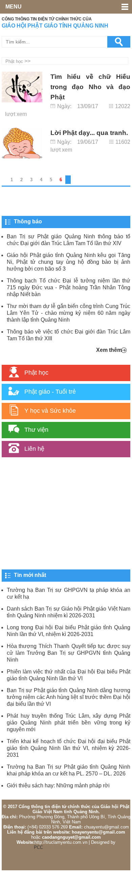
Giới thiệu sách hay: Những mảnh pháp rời (58, 785)
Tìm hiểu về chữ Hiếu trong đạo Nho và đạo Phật (90, 87)
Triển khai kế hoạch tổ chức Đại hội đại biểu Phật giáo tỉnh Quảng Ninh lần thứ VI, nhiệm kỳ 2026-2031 (68, 748)
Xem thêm (109, 350)
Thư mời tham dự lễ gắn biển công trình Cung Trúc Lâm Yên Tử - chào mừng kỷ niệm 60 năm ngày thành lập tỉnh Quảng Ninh (68, 313)
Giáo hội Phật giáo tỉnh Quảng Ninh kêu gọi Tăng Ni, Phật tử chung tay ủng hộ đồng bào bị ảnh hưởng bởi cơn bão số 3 (68, 262)
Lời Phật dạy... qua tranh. (89, 132)
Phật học (14, 61)
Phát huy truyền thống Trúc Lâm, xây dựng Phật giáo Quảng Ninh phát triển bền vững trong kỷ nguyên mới (68, 722)
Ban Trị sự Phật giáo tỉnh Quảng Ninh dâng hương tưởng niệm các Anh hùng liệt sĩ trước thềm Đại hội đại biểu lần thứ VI (68, 697)
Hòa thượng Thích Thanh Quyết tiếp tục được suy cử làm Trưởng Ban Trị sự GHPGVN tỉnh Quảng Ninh (68, 653)
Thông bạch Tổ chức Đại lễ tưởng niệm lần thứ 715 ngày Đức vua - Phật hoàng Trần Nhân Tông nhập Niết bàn (68, 287)
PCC (38, 847)
